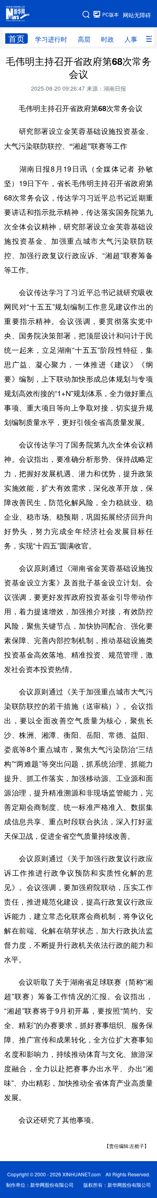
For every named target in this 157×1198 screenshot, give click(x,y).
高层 (84, 39)
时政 (107, 39)
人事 (130, 39)
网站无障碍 (137, 15)
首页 (16, 38)
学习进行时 (51, 39)
